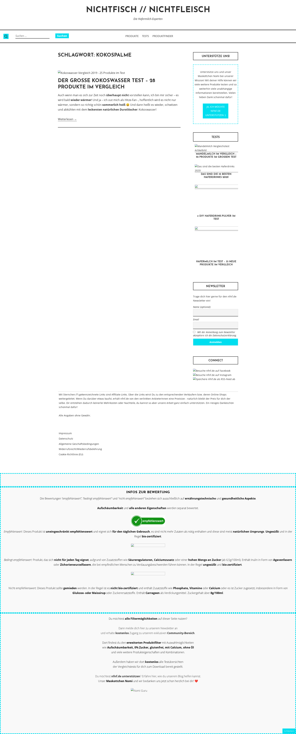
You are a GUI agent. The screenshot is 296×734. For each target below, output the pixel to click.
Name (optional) (202, 307)
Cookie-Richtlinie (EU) (71, 454)
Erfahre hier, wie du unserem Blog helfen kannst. (171, 676)
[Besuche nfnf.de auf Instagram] (212, 375)
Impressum (65, 433)
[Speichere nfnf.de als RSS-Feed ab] (214, 379)
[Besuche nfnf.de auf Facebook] (211, 370)
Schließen (289, 731)
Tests (145, 36)
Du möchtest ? (118, 676)
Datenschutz (66, 438)
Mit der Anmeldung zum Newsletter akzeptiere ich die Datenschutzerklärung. (215, 333)
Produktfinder (162, 36)
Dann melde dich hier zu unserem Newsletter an (148, 628)
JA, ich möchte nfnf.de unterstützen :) (215, 111)
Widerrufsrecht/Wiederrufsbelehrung (80, 449)
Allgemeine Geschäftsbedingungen (79, 444)
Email (196, 319)
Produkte (132, 36)
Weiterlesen (67, 119)
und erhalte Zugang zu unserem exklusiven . (148, 633)
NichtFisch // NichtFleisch (148, 10)
